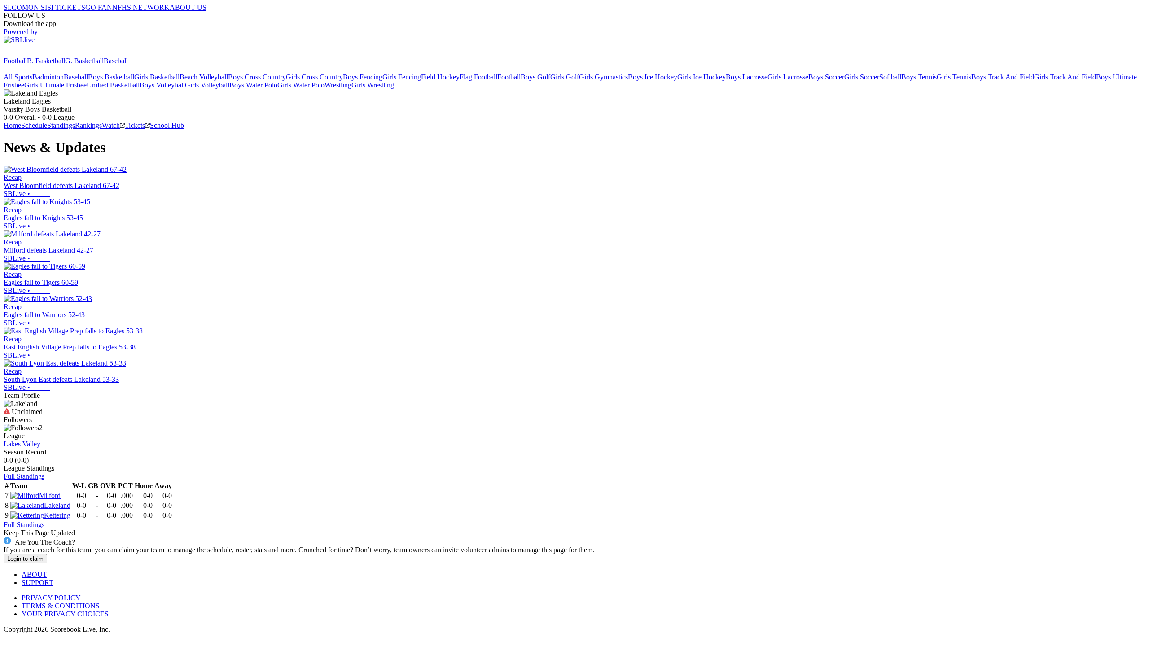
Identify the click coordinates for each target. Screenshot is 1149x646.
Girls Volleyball (207, 85)
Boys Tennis (919, 77)
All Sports (18, 77)
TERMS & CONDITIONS (61, 606)
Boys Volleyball (162, 85)
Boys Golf (535, 77)
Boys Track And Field (1002, 77)
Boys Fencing (362, 77)
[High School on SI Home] (38, 53)
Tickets (135, 125)
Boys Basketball (111, 77)
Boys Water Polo (253, 85)
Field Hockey (440, 77)
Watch (111, 125)
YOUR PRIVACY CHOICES (65, 614)
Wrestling (338, 85)
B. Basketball (46, 61)
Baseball (116, 61)
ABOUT (34, 574)
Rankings (88, 125)
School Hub (167, 125)
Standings (61, 125)
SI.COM (16, 7)
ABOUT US (188, 7)
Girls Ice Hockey (701, 77)
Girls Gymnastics (603, 77)
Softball (890, 77)
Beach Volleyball (204, 77)
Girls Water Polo (301, 85)
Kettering (57, 515)
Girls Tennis (954, 77)
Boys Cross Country (257, 77)
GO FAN (98, 7)
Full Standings (24, 476)
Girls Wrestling (372, 85)
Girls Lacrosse (787, 77)
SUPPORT (37, 582)
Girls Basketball (157, 77)
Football (15, 61)
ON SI (37, 7)
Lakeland (57, 505)
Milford (50, 495)
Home (12, 125)
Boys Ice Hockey (652, 77)
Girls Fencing (401, 77)
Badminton (48, 77)
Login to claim (25, 558)
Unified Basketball (113, 85)
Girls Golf (564, 77)
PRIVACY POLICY (51, 598)
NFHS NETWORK (141, 7)
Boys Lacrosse (746, 77)
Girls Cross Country (314, 77)
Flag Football (478, 77)
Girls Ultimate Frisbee (55, 85)
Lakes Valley (22, 444)
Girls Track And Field (1065, 77)
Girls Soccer (861, 77)
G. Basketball (84, 61)
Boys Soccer (826, 77)
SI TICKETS (66, 7)
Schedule (34, 125)
